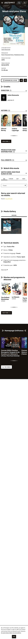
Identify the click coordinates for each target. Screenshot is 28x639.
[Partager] (21, 80)
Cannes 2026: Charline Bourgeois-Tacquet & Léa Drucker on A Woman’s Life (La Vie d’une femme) (10, 353)
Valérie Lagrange (15, 129)
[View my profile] (25, 2)
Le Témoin (15, 297)
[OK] (14, 636)
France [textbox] (4, 185)
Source (3, 198)
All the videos (6, 367)
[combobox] (14, 185)
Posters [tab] (14, 215)
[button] (19, 221)
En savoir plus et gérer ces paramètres (11, 633)
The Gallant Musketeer (5, 298)
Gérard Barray (3, 129)
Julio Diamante (5, 49)
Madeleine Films (19, 55)
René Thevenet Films (7, 55)
